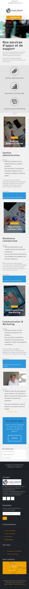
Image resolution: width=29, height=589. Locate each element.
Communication (7, 458)
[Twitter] (13, 5)
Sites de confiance (20, 584)
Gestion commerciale (8, 454)
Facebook (14, 438)
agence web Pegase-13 (17, 582)
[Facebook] (9, 5)
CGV (14, 584)
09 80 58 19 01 (14, 1)
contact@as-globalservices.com (15, 3)
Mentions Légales (8, 584)
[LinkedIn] (15, 5)
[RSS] (19, 5)
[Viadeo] (17, 5)
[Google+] (11, 5)
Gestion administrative (8, 451)
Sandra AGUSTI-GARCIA (11, 412)
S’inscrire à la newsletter (12, 554)
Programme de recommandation (14, 551)
